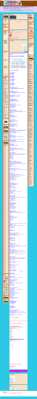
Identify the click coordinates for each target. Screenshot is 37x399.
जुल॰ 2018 (5, 193)
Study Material (27, 7)
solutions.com (15, 198)
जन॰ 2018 (4, 187)
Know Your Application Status (6, 91)
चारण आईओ (30, 113)
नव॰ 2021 (4, 234)
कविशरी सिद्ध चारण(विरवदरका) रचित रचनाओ (31, 80)
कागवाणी (29, 107)
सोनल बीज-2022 (30, 183)
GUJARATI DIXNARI (6, 98)
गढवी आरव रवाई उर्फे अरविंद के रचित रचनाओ (31, 110)
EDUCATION (5, 115)
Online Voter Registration (5, 93)
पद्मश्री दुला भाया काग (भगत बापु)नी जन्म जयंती (7, 278)
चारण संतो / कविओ (14, 26)
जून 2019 (4, 204)
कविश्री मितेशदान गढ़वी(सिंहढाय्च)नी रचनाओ (31, 100)
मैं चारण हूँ (5, 33)
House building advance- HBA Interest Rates (5, 67)
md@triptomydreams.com (12, 259)
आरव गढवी (30, 69)
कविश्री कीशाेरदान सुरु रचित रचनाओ (31, 87)
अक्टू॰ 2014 (5, 147)
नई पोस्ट (11, 370)
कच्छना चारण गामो (30, 73)
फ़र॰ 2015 (4, 151)
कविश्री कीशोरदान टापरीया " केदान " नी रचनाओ (30, 89)
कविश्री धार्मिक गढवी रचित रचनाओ (30, 96)
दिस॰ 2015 (5, 161)
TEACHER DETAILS (22, 7)
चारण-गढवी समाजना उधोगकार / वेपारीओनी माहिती (16, 364)
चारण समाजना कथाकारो (31, 126)
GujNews (5, 66)
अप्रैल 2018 (5, 190)
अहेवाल (29, 63)
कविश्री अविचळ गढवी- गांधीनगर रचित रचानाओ (31, 83)
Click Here (16, 70)
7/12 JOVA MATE (5, 79)
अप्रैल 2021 (5, 227)
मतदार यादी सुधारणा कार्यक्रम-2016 (30, 160)
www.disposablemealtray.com (14, 180)
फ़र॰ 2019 (4, 200)
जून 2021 (4, 229)
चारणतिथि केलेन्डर (30, 137)
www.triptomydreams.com (12, 259)
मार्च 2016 (4, 164)
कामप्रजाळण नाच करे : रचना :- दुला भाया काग (6, 283)
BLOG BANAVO (5, 100)
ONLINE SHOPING (6, 97)
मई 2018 (4, 191)
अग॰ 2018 (4, 194)
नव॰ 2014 (4, 148)
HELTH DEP (5, 116)
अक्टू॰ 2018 (5, 196)
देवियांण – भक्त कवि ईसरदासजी (30, 145)
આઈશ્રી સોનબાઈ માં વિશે (14, 34)
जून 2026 (4, 271)
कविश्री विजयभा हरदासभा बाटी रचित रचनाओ (31, 103)
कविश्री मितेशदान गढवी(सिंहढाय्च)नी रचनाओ (31, 98)
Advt (29, 185)
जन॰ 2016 (4, 162)
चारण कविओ (30, 117)
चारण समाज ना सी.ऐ (30, 125)
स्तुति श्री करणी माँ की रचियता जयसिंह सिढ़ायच (14, 38)
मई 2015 (4, 154)
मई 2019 (4, 203)
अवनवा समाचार (30, 62)
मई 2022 (4, 239)
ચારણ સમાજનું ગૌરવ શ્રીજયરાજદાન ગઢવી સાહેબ (6, 52)
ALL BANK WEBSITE (6, 104)
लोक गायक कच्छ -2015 (31, 165)
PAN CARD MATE (5, 117)
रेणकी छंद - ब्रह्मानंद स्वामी (6, 284)
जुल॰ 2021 (5, 230)
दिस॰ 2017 (5, 186)
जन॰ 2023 (4, 247)
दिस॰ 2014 (5, 149)
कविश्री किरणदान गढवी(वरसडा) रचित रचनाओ (30, 86)
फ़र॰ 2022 (4, 237)
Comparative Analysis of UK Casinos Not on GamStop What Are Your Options (6, 42)
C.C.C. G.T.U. (5, 103)
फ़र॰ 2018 (4, 188)
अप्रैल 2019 (5, 202)
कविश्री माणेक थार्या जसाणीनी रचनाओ (30, 81)
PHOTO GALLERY (11, 8)
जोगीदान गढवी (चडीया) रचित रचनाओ (31, 140)
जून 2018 (4, 192)
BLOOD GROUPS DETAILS (16, 7)
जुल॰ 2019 (5, 205)
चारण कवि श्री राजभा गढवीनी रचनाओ (31, 116)
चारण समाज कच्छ (30, 124)
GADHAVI (5, 86)
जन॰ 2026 (4, 270)
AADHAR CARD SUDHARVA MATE (5, 95)
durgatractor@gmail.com (13, 267)
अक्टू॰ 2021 (5, 233)
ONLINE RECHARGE (6, 102)
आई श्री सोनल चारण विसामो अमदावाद (30, 64)
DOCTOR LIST (11, 7)
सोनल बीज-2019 (30, 182)
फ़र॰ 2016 (4, 163)
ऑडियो (29, 72)
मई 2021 (4, 228)
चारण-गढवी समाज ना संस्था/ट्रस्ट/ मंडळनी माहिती (30, 130)
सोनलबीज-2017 (30, 184)
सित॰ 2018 (5, 195)
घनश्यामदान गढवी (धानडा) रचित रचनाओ (31, 112)
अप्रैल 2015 (5, 153)
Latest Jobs (18, 8)
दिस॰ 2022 (5, 246)
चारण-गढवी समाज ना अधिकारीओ (30, 132)
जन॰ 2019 (4, 199)
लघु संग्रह (30, 162)
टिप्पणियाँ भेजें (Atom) (20, 372)
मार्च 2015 (4, 152)
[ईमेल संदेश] (17, 363)
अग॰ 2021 (4, 231)
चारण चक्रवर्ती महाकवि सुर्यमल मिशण (31, 120)
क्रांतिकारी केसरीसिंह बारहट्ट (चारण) (31, 108)
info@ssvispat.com (13, 284)
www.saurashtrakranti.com (12, 240)
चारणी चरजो (30, 138)
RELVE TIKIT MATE (6, 106)
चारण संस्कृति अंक (30, 123)
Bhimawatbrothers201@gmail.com (14, 235)
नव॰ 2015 (4, 160)
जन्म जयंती (30, 139)
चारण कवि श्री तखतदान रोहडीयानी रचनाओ (31, 114)
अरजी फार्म (8, 7)
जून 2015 (4, 155)
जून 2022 (4, 240)
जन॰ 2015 (4, 150)
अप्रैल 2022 (5, 238)
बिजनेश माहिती (5, 7)
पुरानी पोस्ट (26, 370)
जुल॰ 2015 (5, 156)
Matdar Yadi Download (5, 90)
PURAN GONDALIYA (6, 96)
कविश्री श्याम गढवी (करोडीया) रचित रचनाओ (31, 105)
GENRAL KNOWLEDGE (6, 8)
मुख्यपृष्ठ (18, 370)
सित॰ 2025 (5, 269)
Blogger (20, 395)
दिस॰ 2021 (5, 235)
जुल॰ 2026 (5, 272)
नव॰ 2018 (4, 197)
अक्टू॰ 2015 (5, 159)
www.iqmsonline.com (14, 187)
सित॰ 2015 (5, 158)
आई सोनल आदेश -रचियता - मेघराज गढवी (13, 37)
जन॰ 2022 (4, 236)
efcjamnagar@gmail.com (14, 207)
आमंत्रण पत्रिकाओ (30, 68)
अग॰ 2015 (4, 157)
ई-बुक (29, 70)
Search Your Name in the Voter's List (6, 88)
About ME (15, 8)
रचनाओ (29, 161)
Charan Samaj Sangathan (5, 40)
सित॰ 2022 (5, 243)
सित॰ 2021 (5, 232)
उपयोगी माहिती (30, 71)
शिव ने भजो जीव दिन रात (6, 276)
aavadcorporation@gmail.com (14, 166)
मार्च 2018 (4, 189)
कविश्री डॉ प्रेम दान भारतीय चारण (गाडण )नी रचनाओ (31, 93)
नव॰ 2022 (4, 245)
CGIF (4, 87)
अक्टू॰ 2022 (5, 244)
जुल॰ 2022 (5, 241)
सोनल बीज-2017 (30, 181)
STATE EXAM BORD (6, 101)
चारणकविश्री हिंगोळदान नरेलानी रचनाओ (31, 136)
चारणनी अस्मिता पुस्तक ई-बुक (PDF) (7, 289)
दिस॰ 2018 (5, 198)
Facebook (5, 99)
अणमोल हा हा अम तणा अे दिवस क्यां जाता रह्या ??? (6, 291)
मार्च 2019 (4, 201)
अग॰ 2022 (4, 242)
